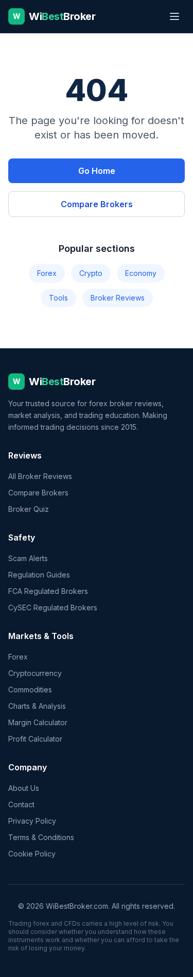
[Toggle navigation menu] (174, 16)
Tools (58, 297)
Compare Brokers (97, 204)
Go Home (96, 171)
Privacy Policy (32, 820)
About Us (23, 788)
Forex (47, 273)
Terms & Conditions (41, 837)
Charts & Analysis (37, 706)
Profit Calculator (35, 738)
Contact (21, 804)
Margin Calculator (37, 722)
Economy (140, 273)
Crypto (90, 273)
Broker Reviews (118, 297)
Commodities (30, 689)
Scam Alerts (28, 558)
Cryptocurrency (35, 673)
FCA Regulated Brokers (48, 591)
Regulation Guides (39, 574)
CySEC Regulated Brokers (52, 607)
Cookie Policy (32, 853)
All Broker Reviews (40, 476)
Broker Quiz (28, 509)
